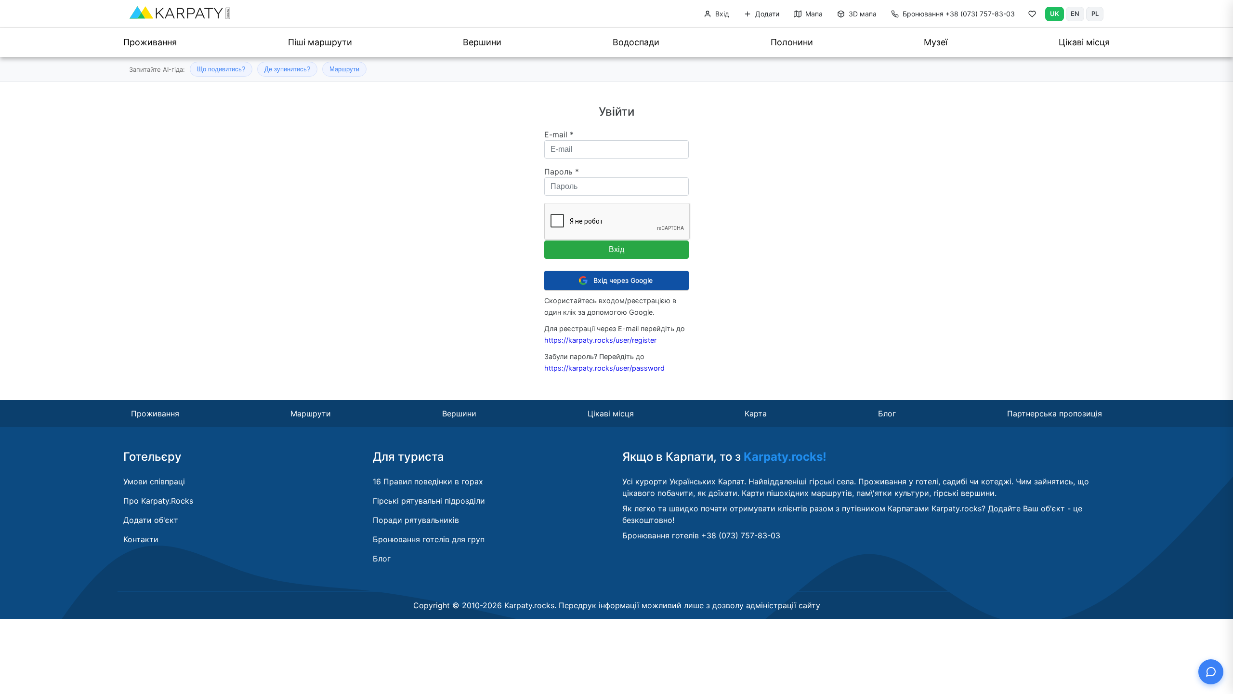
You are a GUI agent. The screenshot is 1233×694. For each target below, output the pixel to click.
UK (1054, 13)
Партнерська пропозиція (1054, 413)
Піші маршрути (320, 42)
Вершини (482, 42)
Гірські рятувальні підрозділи (429, 501)
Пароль (561, 171)
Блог (887, 413)
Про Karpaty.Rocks (158, 501)
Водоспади (636, 42)
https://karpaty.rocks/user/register (600, 340)
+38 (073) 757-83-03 (959, 14)
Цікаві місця (1084, 42)
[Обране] (1032, 16)
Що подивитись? (221, 69)
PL (1095, 13)
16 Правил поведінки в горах (428, 481)
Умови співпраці (154, 481)
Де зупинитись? (287, 69)
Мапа (813, 14)
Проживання (150, 42)
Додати (766, 14)
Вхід (721, 14)
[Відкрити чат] (1210, 671)
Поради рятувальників (416, 520)
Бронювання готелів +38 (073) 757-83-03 (701, 535)
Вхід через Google (623, 280)
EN (1075, 13)
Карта (756, 413)
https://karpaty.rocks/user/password (604, 368)
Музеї (935, 42)
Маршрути (344, 69)
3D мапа (862, 14)
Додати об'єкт (150, 520)
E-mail (559, 134)
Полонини (792, 42)
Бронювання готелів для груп (429, 539)
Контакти (140, 539)
